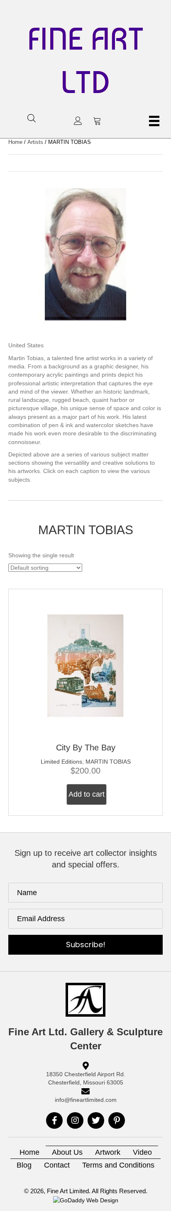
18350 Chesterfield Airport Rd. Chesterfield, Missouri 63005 (85, 1078)
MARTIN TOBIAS (108, 761)
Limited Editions (61, 761)
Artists (35, 142)
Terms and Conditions (118, 1165)
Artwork (107, 1152)
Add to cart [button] (86, 794)
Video (142, 1152)
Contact (57, 1165)
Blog (24, 1165)
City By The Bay (85, 747)
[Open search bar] (31, 118)
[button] (78, 121)
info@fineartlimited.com (86, 1099)
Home (15, 142)
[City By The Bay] (85, 665)
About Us (67, 1152)
